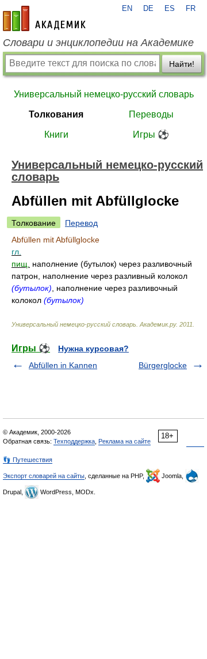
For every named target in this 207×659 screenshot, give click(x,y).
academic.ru (44, 18)
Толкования (56, 114)
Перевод (81, 223)
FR (190, 9)
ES (169, 9)
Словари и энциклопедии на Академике (98, 42)
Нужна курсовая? (93, 348)
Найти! (181, 64)
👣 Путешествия (27, 459)
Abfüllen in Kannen (63, 365)
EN (127, 9)
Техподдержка (74, 441)
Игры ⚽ (151, 134)
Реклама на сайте (124, 441)
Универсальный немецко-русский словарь (104, 94)
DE (148, 9)
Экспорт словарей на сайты (44, 475)
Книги (56, 134)
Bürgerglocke (163, 365)
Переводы (151, 114)
